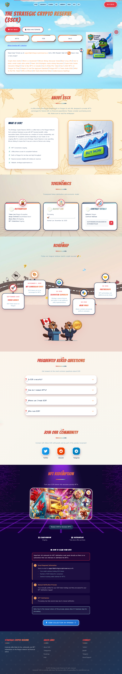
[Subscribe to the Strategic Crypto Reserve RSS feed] (69, 53)
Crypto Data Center (14, 61)
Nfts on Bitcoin (27, 71)
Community (62, 4)
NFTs (74, 4)
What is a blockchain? (30, 61)
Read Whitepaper (33, 29)
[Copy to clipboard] (111, 223)
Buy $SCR (110, 4)
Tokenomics (43, 4)
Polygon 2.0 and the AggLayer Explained (34, 68)
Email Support (87, 657)
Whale (69, 4)
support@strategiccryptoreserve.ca (36, 53)
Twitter (85, 647)
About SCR (47, 647)
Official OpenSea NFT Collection (17, 45)
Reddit (84, 650)
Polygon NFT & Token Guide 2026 (61, 68)
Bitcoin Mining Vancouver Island (49, 61)
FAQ (56, 4)
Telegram (85, 654)
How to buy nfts (66, 61)
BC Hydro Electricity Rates (42, 71)
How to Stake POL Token (50, 66)
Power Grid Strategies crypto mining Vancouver (47, 63)
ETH (78, 4)
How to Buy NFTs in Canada (30, 66)
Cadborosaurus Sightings (61, 71)
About (35, 4)
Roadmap (50, 4)
